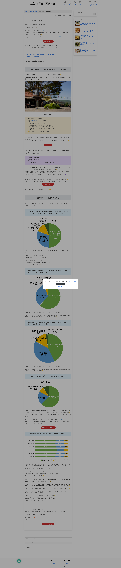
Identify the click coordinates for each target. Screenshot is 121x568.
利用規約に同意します (60, 283)
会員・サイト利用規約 (72, 281)
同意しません (60, 286)
